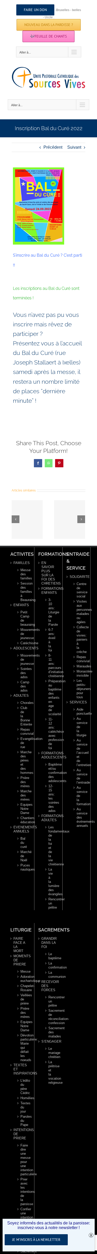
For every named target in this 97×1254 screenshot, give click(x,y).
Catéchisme (22, 643)
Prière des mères (22, 782)
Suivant (74, 147)
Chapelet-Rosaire (22, 988)
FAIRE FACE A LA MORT (19, 945)
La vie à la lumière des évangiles (50, 881)
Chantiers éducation (22, 820)
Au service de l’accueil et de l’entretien (79, 752)
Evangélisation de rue (22, 743)
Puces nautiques (22, 867)
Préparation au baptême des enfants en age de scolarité (50, 697)
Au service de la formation (79, 796)
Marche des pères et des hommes (22, 762)
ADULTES (20, 695)
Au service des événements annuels (79, 817)
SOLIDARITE (77, 577)
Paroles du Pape (22, 1121)
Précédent (52, 147)
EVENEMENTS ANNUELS (20, 829)
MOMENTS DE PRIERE (20, 960)
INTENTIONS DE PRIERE (20, 1134)
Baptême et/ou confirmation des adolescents (50, 773)
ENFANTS (20, 605)
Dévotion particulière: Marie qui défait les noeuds (22, 1047)
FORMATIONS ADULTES (48, 818)
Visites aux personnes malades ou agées (79, 611)
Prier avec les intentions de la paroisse (22, 1191)
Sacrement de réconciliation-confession (50, 1017)
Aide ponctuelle (79, 711)
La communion (50, 975)
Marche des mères (22, 795)
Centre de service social (79, 590)
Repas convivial (22, 732)
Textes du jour (22, 1107)
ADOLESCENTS (20, 648)
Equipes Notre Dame (22, 809)
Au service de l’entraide (79, 776)
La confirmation (50, 965)
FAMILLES (20, 563)
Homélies (22, 1098)
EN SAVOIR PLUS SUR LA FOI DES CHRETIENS (48, 573)
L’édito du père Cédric (22, 1087)
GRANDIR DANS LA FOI (48, 943)
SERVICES (77, 702)
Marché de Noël (22, 856)
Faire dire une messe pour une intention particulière (22, 1159)
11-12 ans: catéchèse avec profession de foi (50, 733)
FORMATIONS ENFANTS (48, 591)
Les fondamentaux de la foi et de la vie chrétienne (50, 845)
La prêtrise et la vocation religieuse (50, 1072)
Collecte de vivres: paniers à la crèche (79, 639)
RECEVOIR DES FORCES (48, 986)
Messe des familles (22, 574)
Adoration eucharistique (22, 979)
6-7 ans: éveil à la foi (50, 640)
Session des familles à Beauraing (22, 591)
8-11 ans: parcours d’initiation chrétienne (50, 665)
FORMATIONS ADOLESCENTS (48, 755)
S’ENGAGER (48, 1041)
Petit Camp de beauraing (22, 618)
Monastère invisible (79, 673)
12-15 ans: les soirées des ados (50, 798)
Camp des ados (22, 686)
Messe (22, 971)
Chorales (22, 703)
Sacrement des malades (50, 1032)
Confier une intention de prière (22, 1217)
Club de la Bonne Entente (22, 716)
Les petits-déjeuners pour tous (79, 689)
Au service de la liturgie (79, 727)
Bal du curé (22, 843)
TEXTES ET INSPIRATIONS (20, 1069)
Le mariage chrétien (50, 1053)
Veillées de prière (22, 999)
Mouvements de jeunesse (22, 634)
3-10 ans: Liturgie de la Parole (50, 612)
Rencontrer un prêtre (50, 903)
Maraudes (79, 666)
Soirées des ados (22, 673)
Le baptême (50, 956)
